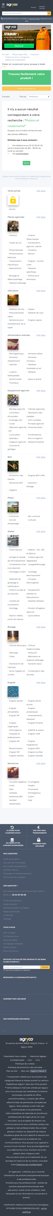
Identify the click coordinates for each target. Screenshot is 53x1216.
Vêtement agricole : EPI (17, 429)
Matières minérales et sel (33, 366)
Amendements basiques (34, 717)
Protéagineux (34, 793)
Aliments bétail (35, 354)
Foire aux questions (12, 900)
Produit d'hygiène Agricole (35, 610)
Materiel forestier (36, 442)
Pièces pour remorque (32, 277)
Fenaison (32, 250)
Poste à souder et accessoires (17, 592)
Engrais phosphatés (13, 710)
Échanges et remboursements (17, 873)
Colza (11, 785)
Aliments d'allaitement (14, 359)
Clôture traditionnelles (33, 647)
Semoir (31, 254)
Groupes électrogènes (32, 581)
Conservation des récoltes (35, 673)
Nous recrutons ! (11, 951)
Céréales (13, 793)
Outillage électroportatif (33, 573)
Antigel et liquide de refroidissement (16, 559)
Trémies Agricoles (36, 409)
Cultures (32, 520)
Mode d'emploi (10, 904)
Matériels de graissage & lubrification (14, 582)
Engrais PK (14, 715)
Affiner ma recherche (26, 89)
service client (34, 19)
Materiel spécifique (31, 270)
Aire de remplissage (13, 522)
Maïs (11, 789)
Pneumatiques (16, 250)
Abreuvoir (32, 653)
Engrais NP (14, 752)
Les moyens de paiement (15, 866)
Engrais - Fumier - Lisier (35, 263)
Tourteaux (13, 383)
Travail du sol (15, 243)
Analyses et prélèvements (14, 735)
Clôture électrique (17, 645)
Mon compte (9, 933)
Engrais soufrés (35, 752)
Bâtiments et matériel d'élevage (34, 658)
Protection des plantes (15, 477)
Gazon (31, 796)
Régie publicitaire (11, 911)
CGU (30, 1060)
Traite (12, 656)
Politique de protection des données (25, 1067)
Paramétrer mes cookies (15, 1056)
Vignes (31, 309)
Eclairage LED (15, 420)
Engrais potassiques (32, 710)
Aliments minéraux (31, 359)
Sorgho (31, 785)
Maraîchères (15, 804)
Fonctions (14, 516)
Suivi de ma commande (14, 863)
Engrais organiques (13, 725)
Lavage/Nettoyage (36, 564)
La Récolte (8, 915)
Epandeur (13, 438)
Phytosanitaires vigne (16, 314)
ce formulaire (22, 154)
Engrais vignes (35, 320)
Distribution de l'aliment (15, 665)
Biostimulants (15, 748)
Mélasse (32, 372)
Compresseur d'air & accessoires (17, 566)
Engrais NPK (34, 748)
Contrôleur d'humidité (13, 414)
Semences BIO (16, 483)
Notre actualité (10, 940)
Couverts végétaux (17, 782)
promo (12, 209)
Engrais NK (14, 741)
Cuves (12, 424)
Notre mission (9, 947)
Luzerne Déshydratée (13, 374)
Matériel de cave (35, 313)
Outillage (13, 608)
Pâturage (13, 653)
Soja (30, 800)
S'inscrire (45, 967)
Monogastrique (16, 354)
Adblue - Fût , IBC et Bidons (35, 551)
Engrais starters (16, 756)
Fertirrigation (15, 730)
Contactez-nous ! (11, 936)
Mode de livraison (11, 859)
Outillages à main (17, 572)
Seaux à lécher (34, 379)
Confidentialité (17, 1060)
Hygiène (13, 490)
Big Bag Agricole (17, 409)
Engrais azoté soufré (33, 703)
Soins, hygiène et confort (16, 673)
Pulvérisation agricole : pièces (33, 244)
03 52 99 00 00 (9, 19)
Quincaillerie (34, 616)
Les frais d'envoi (10, 870)
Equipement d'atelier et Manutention (33, 593)
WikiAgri (7, 919)
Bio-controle (34, 516)
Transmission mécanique (15, 263)
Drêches (13, 364)
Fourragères (33, 782)
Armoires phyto (35, 427)
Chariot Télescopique (32, 237)
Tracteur (13, 235)
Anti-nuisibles (34, 420)
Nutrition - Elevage (32, 485)
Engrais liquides (35, 756)
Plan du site (11, 1071)
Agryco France (37, 1071)
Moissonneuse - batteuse (16, 255)
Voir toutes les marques (14, 877)
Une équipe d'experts (13, 944)
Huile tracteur (15, 550)
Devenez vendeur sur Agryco (16, 908)
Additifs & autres (36, 730)
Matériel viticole (16, 309)
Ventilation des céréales (34, 414)
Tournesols (33, 789)
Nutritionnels (15, 379)
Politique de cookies (25, 1064)
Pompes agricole (36, 424)
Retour (26, 163)
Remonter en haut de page (26, 817)
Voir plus (40, 191)
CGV (38, 1060)
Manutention (15, 268)
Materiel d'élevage (17, 283)
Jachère (12, 800)
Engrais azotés (16, 701)
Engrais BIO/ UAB (36, 475)
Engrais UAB (34, 734)
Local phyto (14, 435)
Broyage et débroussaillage (15, 277)
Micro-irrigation (35, 438)
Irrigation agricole (17, 442)
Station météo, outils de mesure (15, 617)
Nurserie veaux (35, 664)
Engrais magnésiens (32, 743)
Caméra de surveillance (13, 603)
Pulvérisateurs (34, 435)
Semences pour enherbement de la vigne (16, 323)
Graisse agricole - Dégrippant (35, 559)
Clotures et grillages (14, 447)
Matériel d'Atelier (36, 601)
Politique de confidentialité (29, 1164)
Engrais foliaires (35, 723)
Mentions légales (38, 1056)
